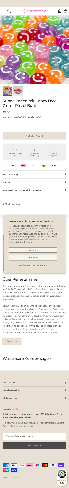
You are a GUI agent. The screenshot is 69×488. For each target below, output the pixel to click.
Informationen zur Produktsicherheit (22, 190)
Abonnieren (34, 445)
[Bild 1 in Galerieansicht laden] (34, 50)
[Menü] (3, 11)
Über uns (12, 341)
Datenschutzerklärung (21, 242)
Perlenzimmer (15, 477)
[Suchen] (10, 11)
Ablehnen (33, 257)
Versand (28, 117)
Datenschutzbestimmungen (18, 426)
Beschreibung (10, 174)
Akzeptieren (32, 249)
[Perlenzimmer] (34, 11)
